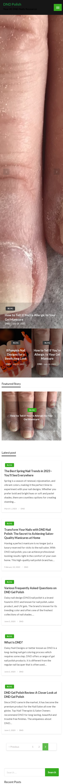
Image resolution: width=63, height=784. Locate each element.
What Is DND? (13, 642)
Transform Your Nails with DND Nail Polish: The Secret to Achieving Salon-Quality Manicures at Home (29, 534)
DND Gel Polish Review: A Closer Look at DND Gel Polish (30, 694)
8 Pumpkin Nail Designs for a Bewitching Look (16, 354)
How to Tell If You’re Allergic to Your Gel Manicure (30, 317)
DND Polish (12, 4)
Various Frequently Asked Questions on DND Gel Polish (30, 590)
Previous (14, 746)
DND (8, 323)
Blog (10, 308)
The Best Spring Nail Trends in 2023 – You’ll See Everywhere (28, 473)
